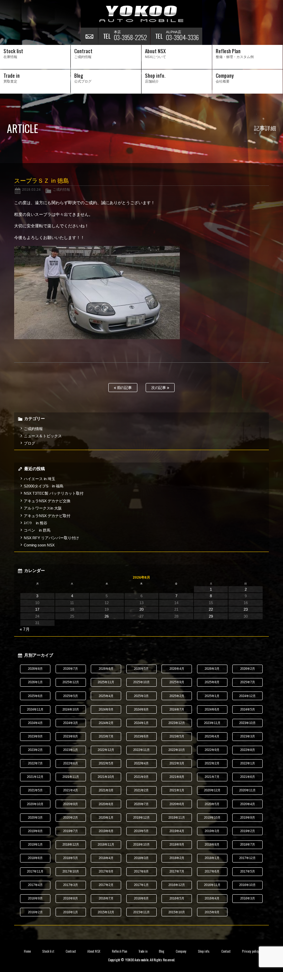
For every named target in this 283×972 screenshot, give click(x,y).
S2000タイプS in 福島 (44, 486)
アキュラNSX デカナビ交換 (47, 501)
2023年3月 (247, 736)
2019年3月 (212, 831)
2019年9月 (247, 817)
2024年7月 (176, 709)
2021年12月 (35, 777)
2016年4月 (212, 898)
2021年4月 (70, 790)
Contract (71, 951)
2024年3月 (70, 723)
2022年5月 (106, 763)
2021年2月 (141, 790)
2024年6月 (212, 709)
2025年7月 (247, 682)
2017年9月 (106, 871)
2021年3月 (106, 790)
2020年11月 (247, 790)
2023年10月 (247, 723)
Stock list (48, 951)
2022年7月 (35, 763)
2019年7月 (70, 831)
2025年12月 (70, 682)
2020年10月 (35, 804)
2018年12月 (70, 844)
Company (181, 951)
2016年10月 (247, 885)
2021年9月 (141, 777)
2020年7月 (141, 804)
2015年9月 (212, 912)
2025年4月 (106, 696)
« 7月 (25, 629)
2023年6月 (141, 736)
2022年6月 (70, 763)
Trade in (143, 951)
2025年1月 (212, 696)
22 (211, 609)
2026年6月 (106, 668)
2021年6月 (247, 777)
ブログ (29, 443)
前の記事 (124, 387)
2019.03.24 (31, 189)
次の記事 (159, 387)
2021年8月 (176, 777)
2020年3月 (35, 817)
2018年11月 (106, 844)
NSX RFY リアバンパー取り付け (51, 538)
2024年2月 (106, 723)
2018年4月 (106, 858)
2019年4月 (176, 831)
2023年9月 (35, 736)
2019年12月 (141, 817)
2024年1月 (141, 723)
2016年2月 (35, 912)
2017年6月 (212, 871)
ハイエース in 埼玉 (39, 479)
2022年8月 (247, 750)
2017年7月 (176, 871)
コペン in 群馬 (37, 530)
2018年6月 (35, 858)
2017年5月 (247, 871)
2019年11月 (176, 817)
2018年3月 (141, 858)
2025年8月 (212, 682)
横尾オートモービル (141, 14)
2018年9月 (176, 844)
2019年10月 (212, 817)
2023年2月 (35, 750)
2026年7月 (70, 668)
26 (107, 616)
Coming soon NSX (39, 545)
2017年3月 (70, 885)
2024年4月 (35, 723)
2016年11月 (212, 885)
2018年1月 (212, 858)
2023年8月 (70, 736)
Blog (161, 951)
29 (211, 616)
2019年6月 (106, 831)
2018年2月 (176, 858)
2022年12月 (106, 750)
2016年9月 (35, 898)
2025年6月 (35, 696)
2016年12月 (176, 885)
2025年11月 (106, 682)
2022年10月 (176, 750)
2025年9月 (176, 682)
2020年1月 (106, 817)
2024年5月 (247, 709)
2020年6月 (176, 804)
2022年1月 (247, 763)
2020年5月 (212, 804)
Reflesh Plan (119, 951)
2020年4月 (247, 804)
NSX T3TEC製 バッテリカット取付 (54, 493)
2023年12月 (176, 723)
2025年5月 (70, 696)
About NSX (93, 951)
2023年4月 (212, 736)
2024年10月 (70, 709)
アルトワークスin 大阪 (43, 508)
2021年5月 (35, 790)
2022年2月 (212, 763)
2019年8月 (35, 831)
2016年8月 (70, 898)
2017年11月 (35, 871)
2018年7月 (247, 844)
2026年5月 (141, 668)
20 (141, 609)
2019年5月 (141, 831)
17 (37, 609)
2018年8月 (212, 844)
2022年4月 (141, 763)
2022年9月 (212, 750)
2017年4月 (35, 885)
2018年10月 (141, 844)
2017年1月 (141, 885)
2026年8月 (35, 668)
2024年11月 (35, 709)
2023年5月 (176, 736)
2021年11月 (70, 777)
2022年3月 (176, 763)
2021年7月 (212, 777)
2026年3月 (212, 668)
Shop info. (204, 951)
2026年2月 (247, 668)
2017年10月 (70, 871)
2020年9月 (70, 804)
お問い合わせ (89, 36)
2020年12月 (212, 790)
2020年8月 (106, 804)
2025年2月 (176, 696)
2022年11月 (141, 750)
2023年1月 (70, 750)
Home (27, 951)
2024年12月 (247, 696)
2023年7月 (106, 736)
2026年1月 (35, 682)
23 (246, 609)
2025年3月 (141, 696)
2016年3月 (247, 898)
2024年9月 (106, 709)
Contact (226, 951)
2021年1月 (176, 790)
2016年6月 (141, 898)
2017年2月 (106, 885)
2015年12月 (106, 912)
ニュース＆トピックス (43, 436)
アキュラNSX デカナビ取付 (47, 516)
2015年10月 (176, 912)
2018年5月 (70, 858)
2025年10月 (141, 682)
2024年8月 (141, 709)
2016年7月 (106, 898)
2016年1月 (70, 912)
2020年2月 (70, 817)
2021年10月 (106, 777)
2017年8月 (141, 871)
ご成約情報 (61, 189)
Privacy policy (250, 951)
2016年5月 (176, 898)
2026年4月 (176, 668)
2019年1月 (35, 844)
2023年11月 (212, 723)
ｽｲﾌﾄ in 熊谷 (35, 523)
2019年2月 (247, 831)
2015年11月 (141, 912)
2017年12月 (247, 858)
